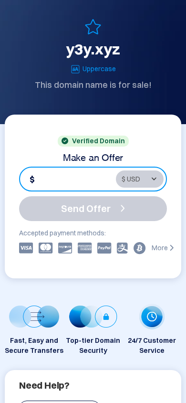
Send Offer (86, 208)
